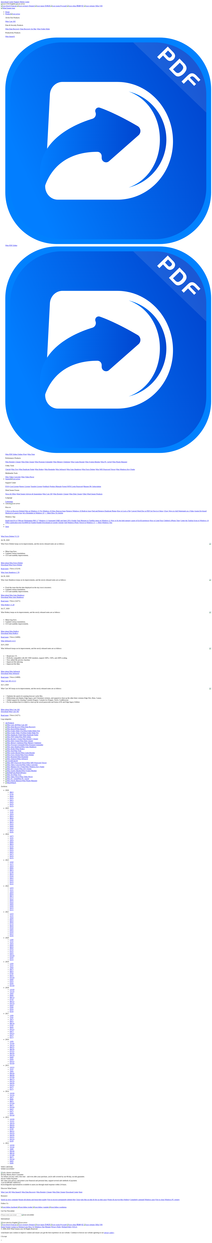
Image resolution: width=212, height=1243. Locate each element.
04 (11, 800)
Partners (16, 2)
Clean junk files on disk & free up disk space (91, 1200)
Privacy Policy (56, 1227)
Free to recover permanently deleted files (61, 1200)
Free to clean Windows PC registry (167, 1200)
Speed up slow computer (9, 1200)
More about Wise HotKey (10, 631)
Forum (8, 1227)
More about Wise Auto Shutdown (12, 595)
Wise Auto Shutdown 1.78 (10, 572)
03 (11, 802)
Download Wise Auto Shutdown (12, 597)
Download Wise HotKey (9, 633)
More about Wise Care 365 (10, 710)
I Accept (4, 1236)
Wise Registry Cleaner (44, 1192)
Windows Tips (40, 1227)
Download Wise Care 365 (10, 712)
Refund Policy (67, 1227)
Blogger (48, 1227)
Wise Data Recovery (29, 1192)
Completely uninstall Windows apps (142, 1200)
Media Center (24, 2)
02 (11, 804)
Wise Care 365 (6, 1192)
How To (31, 1227)
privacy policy (109, 1233)
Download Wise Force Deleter (11, 565)
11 (11, 812)
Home (3, 1227)
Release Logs (23, 1227)
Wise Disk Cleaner (58, 1192)
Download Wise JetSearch (10, 673)
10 (11, 814)
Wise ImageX (16, 1192)
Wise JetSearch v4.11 (8, 641)
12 (11, 810)
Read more (5, 569)
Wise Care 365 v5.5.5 (8, 681)
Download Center (7, 2)
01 (11, 806)
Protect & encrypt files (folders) (118, 1200)
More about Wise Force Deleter (12, 563)
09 (11, 816)
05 (11, 798)
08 (11, 792)
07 (11, 794)
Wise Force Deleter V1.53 (10, 536)
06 (11, 796)
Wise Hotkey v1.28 (7, 605)
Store (7, 527)
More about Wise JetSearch (10, 671)
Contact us (14, 1227)
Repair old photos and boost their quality (33, 1200)
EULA (74, 1227)
